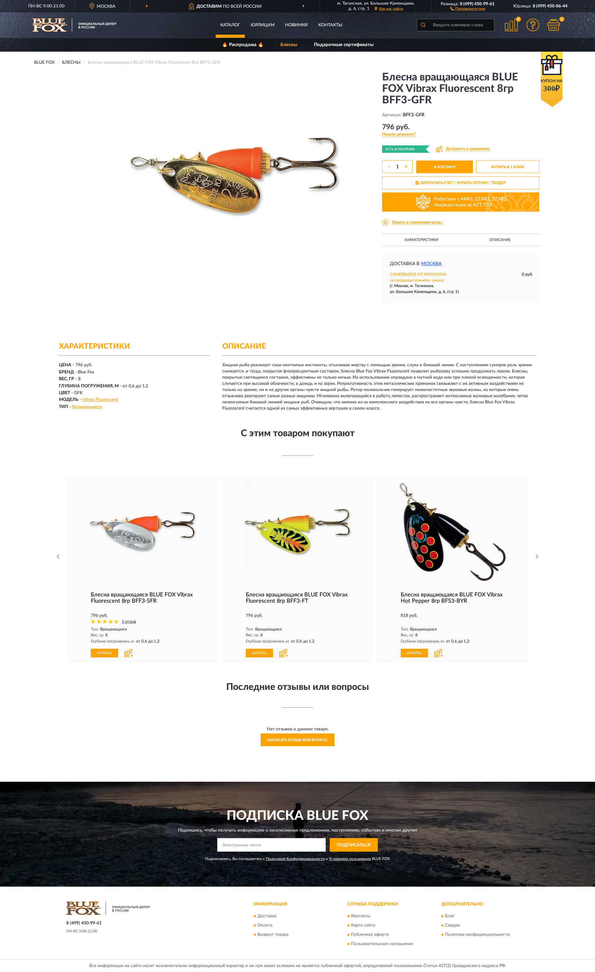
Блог (450, 916)
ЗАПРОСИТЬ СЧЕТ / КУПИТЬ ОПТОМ (463, 183)
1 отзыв (129, 622)
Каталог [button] (230, 25)
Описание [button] (500, 240)
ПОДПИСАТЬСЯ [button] (354, 845)
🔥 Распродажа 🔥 (243, 44)
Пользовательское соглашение (382, 944)
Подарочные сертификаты (343, 44)
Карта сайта (363, 925)
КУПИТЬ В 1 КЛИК (507, 167)
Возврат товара (273, 934)
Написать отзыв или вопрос (297, 740)
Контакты (330, 25)
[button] (467, 8)
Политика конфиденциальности (477, 934)
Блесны (288, 44)
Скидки (452, 925)
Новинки (296, 25)
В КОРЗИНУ (445, 167)
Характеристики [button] (421, 240)
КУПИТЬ (104, 653)
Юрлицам (263, 25)
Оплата (265, 925)
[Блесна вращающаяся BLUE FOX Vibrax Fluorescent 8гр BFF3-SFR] (142, 532)
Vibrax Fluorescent (100, 400)
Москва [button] (431, 263)
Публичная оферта (370, 934)
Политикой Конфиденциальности (295, 859)
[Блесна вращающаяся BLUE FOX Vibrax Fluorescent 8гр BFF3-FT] (297, 532)
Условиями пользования (350, 859)
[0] (554, 25)
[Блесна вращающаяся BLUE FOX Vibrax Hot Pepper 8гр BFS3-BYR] (452, 532)
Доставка (267, 916)
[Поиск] (423, 25)
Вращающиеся (87, 407)
